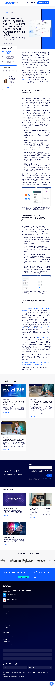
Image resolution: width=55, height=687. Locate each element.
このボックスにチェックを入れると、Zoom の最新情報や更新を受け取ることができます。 (41, 471)
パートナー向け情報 (7, 623)
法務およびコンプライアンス (27, 672)
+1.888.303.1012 (26, 591)
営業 (4, 654)
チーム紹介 (5, 615)
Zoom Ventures (6, 641)
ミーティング (25, 2)
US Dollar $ (31, 667)
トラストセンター (13, 672)
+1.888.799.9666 (15, 591)
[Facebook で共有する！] (6, 71)
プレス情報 (5, 627)
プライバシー (7, 672)
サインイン (33, 2)
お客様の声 (5, 613)
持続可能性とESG (7, 630)
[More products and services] (51, 2)
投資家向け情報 (6, 625)
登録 (49, 475)
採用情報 (5, 618)
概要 (4, 606)
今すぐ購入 (33, 577)
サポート (5, 659)
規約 (3, 672)
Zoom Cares (6, 632)
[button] (52, 684)
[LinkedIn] (3, 664)
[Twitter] (6, 664)
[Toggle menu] (3, 2)
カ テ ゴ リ (4, 7)
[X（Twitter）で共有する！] (10, 71)
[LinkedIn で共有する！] (13, 71)
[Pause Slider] (50, 565)
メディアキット (6, 634)
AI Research (6, 639)
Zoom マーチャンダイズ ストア (10, 644)
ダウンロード (6, 650)
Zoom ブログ (6, 611)
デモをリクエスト (23, 577)
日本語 (5, 667)
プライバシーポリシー (47, 478)
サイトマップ (5, 674)
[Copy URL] (3, 71)
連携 (4, 620)
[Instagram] (16, 664)
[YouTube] (10, 664)
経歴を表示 (9, 87)
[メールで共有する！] (16, 71)
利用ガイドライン (19, 672)
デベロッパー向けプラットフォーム (11, 637)
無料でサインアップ (43, 2)
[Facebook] (13, 664)
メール (30, 464)
